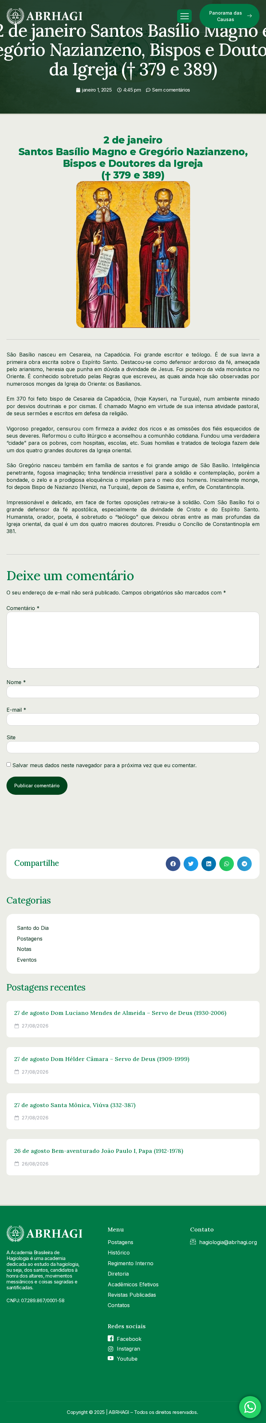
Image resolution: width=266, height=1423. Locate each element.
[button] (173, 863)
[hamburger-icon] (184, 16)
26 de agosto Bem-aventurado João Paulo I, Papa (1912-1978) (98, 1151)
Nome (16, 682)
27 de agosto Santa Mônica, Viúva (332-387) (75, 1105)
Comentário (23, 608)
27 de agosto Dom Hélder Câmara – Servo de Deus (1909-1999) (101, 1059)
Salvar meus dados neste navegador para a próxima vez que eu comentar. (104, 765)
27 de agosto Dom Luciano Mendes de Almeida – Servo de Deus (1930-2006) (120, 1013)
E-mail (16, 709)
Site (11, 737)
